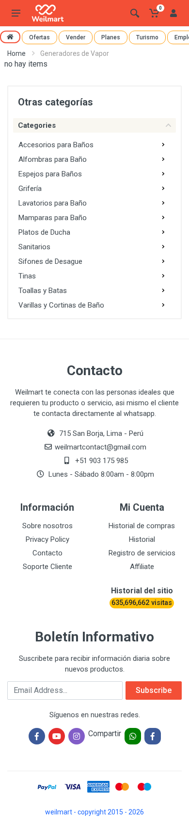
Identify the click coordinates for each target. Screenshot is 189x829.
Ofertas (39, 37)
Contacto (47, 553)
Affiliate (142, 566)
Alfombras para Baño (52, 159)
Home (16, 53)
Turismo (147, 37)
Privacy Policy (47, 539)
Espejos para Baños (50, 174)
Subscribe (154, 690)
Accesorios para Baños (56, 144)
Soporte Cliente (47, 566)
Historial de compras (142, 525)
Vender (75, 37)
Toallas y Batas (42, 290)
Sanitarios (34, 246)
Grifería (30, 188)
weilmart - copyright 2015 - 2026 (94, 812)
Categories (37, 125)
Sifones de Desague (50, 261)
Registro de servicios (142, 553)
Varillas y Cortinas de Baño (61, 305)
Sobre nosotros (47, 525)
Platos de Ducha (44, 232)
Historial (142, 539)
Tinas (27, 276)
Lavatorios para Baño (52, 203)
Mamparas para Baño (52, 217)
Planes (110, 37)
